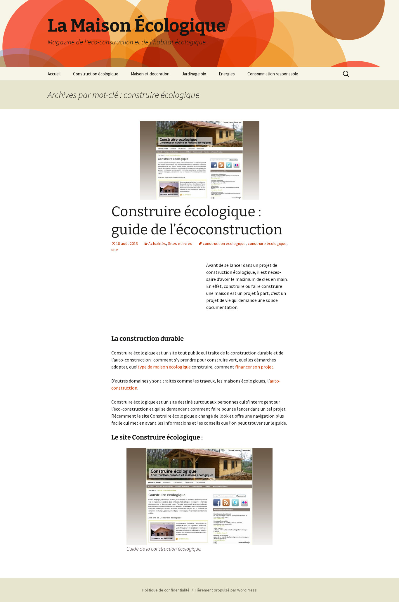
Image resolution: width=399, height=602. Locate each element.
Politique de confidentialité (166, 590)
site (114, 249)
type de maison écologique (164, 367)
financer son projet (254, 367)
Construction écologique (95, 74)
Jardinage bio (194, 74)
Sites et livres (180, 243)
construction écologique (224, 243)
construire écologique (267, 243)
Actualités (157, 243)
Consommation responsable (272, 74)
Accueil (54, 74)
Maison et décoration (150, 74)
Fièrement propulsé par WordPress (226, 590)
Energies (227, 74)
